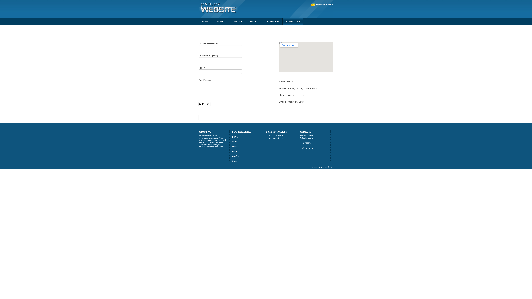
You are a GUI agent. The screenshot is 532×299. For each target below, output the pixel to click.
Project (254, 21)
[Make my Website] (219, 9)
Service (238, 21)
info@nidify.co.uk (324, 4)
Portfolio (273, 21)
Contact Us (293, 21)
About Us (221, 21)
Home (205, 21)
